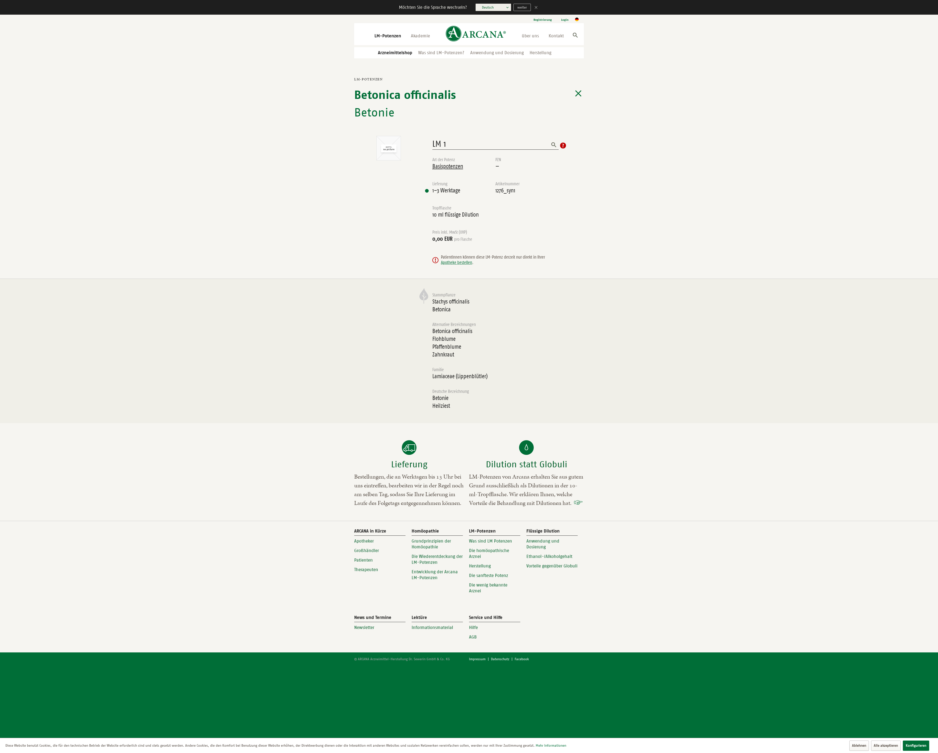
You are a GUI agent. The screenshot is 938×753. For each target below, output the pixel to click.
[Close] (536, 8)
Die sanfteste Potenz (488, 575)
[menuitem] (542, 19)
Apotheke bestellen (456, 262)
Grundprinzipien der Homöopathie (431, 544)
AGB (473, 637)
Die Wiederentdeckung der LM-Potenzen (437, 559)
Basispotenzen (447, 166)
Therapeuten (366, 569)
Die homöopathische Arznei (489, 553)
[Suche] (575, 36)
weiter (522, 7)
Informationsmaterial (432, 627)
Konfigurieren (916, 745)
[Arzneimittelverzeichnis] (578, 93)
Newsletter (364, 627)
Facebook (522, 659)
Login (564, 19)
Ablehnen (859, 745)
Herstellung (540, 52)
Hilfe (473, 627)
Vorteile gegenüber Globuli (551, 566)
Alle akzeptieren (886, 745)
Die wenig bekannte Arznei (488, 588)
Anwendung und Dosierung (497, 52)
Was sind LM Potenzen (490, 541)
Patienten (363, 560)
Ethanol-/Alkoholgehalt (549, 556)
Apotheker (364, 541)
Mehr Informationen (551, 745)
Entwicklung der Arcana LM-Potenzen (435, 574)
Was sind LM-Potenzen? (441, 52)
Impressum (477, 659)
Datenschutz (500, 659)
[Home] (476, 34)
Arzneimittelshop (395, 52)
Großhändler (366, 550)
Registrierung (542, 19)
